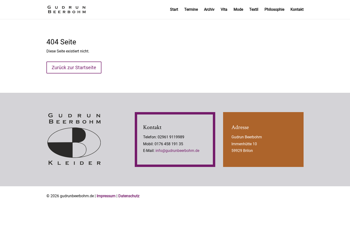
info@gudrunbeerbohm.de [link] (177, 150)
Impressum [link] (106, 196)
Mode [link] (238, 10)
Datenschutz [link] (129, 196)
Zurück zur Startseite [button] (74, 67)
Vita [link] (224, 10)
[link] (66, 9)
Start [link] (174, 10)
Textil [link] (253, 10)
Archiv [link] (209, 10)
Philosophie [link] (274, 10)
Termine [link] (191, 10)
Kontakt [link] (297, 10)
